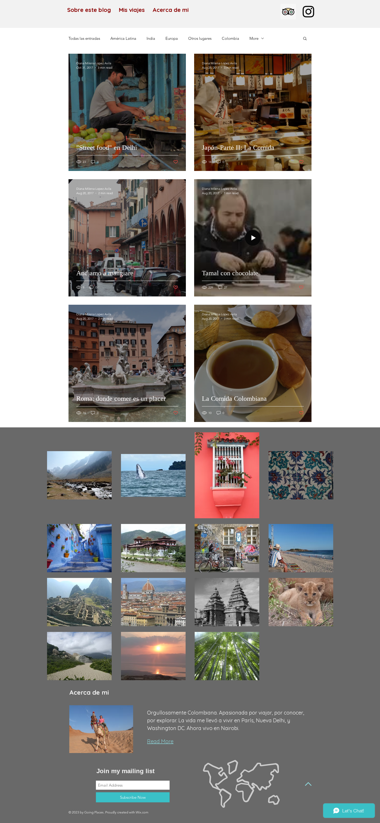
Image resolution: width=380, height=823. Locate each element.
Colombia (230, 38)
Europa (171, 38)
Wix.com (142, 812)
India (151, 38)
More (254, 38)
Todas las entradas (84, 38)
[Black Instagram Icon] (308, 11)
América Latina (123, 38)
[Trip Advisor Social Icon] (288, 11)
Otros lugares (199, 38)
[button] (304, 39)
